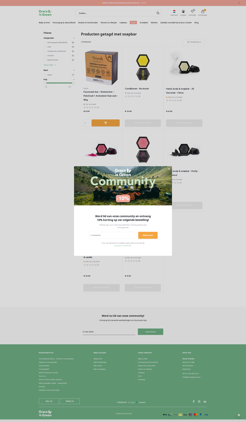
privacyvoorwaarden (122, 246)
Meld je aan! (148, 235)
